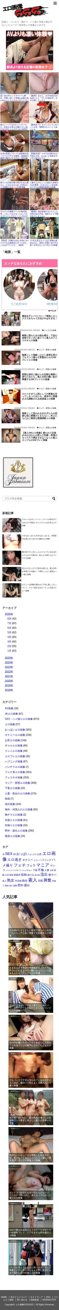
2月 (9, 646)
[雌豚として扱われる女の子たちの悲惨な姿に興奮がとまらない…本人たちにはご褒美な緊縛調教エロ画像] (11, 416)
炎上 (4, 881)
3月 (9, 641)
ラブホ (15, 870)
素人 (32, 879)
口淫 (7, 875)
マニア (42, 865)
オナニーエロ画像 (15, 735)
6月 (9, 627)
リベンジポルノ (25, 870)
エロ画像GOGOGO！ (25, 1304)
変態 (11, 875)
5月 (9, 632)
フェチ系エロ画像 (15, 772)
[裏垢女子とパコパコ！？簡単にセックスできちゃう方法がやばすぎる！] (11, 319)
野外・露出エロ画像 (16, 830)
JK (3, 854)
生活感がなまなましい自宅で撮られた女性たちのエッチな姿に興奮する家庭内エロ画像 (30, 933)
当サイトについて (19, 1297)
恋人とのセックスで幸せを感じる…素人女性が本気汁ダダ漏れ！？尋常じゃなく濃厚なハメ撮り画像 (39, 571)
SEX (8, 854)
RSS (48, 1297)
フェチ (20, 865)
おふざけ (33, 854)
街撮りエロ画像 (13, 825)
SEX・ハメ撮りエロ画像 (19, 719)
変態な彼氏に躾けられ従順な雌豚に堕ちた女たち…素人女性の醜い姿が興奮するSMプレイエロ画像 (39, 377)
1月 (9, 650)
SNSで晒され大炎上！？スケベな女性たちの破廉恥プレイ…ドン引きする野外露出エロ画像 (30, 1233)
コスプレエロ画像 (15, 756)
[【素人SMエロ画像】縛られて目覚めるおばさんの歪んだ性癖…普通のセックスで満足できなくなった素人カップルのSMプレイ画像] (11, 435)
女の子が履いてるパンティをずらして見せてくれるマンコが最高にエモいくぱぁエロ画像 (30, 1045)
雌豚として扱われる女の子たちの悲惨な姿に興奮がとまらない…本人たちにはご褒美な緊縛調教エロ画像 (39, 415)
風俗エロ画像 (12, 836)
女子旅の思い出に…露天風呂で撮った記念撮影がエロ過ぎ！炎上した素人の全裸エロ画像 (30, 1120)
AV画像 (9, 708)
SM (14, 854)
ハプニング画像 (13, 761)
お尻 (39, 854)
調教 (15, 886)
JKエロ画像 (11, 713)
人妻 (47, 870)
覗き (11, 886)
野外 (20, 885)
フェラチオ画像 (50, 330)
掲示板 (37, 875)
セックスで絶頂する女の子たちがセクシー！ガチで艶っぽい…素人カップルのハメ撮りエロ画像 (30, 1195)
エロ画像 (10, 724)
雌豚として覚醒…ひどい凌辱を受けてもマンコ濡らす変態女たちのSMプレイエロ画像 (39, 357)
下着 (35, 870)
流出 (44, 874)
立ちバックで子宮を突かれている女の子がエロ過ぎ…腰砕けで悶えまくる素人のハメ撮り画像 (30, 1083)
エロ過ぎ (14, 860)
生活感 (18, 880)
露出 (27, 885)
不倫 (41, 870)
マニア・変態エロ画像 (47, 350)
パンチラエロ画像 (15, 767)
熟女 (10, 880)
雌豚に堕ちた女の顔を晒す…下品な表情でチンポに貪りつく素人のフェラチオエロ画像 (39, 338)
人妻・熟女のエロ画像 (17, 793)
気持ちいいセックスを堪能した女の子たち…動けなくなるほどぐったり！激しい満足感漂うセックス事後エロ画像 (30, 1158)
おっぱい (22, 854)
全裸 (51, 870)
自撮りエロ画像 (13, 820)
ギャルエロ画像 (13, 745)
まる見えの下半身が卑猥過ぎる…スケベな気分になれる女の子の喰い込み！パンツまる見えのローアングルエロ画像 (30, 970)
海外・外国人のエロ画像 (19, 809)
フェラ (31, 865)
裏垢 (7, 886)
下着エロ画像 (12, 788)
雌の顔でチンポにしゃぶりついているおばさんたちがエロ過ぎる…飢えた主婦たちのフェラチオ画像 (39, 555)
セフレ (36, 860)
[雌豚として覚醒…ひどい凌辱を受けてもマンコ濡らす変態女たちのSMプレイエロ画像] (11, 358)
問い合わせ (22, 1300)
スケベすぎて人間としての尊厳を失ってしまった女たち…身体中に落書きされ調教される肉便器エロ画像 (39, 396)
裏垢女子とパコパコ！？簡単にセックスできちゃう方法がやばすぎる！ (39, 317)
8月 (9, 618)
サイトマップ (37, 1297)
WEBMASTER (49, 1300)
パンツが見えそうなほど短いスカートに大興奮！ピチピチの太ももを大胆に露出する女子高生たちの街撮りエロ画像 (30, 1270)
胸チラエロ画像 (13, 814)
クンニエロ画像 (13, 751)
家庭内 (17, 875)
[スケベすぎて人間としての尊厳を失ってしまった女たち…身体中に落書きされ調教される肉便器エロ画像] (11, 397)
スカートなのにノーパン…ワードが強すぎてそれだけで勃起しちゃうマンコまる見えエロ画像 (39, 522)
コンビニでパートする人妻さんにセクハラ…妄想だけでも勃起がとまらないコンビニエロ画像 (30, 1008)
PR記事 (53, 311)
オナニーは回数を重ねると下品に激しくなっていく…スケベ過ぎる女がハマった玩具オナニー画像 (39, 587)
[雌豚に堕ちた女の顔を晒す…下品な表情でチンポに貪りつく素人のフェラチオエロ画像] (11, 338)
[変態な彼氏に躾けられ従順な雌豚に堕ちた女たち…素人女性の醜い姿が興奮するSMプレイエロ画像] (11, 377)
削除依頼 (35, 1300)
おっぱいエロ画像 (15, 729)
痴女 (25, 880)
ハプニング (45, 860)
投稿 (7, 798)
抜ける (30, 875)
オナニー (27, 859)
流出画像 (10, 804)
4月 (9, 637)
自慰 (40, 880)
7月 (9, 623)
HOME (4, 1297)
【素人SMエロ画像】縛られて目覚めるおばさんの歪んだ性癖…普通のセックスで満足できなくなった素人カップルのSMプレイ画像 (39, 436)
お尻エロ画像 (12, 740)
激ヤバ (52, 874)
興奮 (47, 880)
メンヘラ (9, 870)
